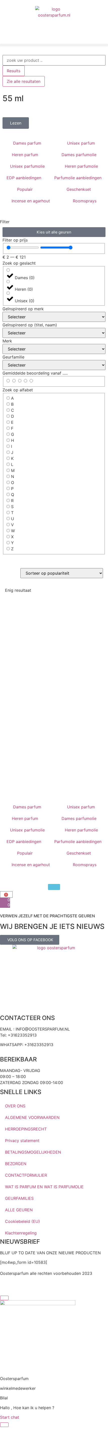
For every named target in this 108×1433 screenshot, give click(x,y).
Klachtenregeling (21, 1232)
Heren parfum (25, 154)
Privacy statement (22, 1140)
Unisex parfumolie (27, 166)
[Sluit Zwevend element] (4, 1298)
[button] (54, 45)
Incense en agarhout (31, 200)
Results (13, 70)
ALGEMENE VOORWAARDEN (32, 1117)
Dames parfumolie (79, 154)
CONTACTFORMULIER (26, 1175)
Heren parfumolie (81, 166)
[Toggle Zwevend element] (4, 1424)
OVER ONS (15, 1105)
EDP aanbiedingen (24, 177)
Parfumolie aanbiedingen (77, 177)
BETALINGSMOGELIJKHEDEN (33, 1152)
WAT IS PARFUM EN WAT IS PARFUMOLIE (44, 1186)
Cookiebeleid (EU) (22, 1221)
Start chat (9, 1417)
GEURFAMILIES (19, 1198)
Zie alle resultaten (23, 81)
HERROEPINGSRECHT (26, 1128)
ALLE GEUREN (19, 1209)
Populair (25, 189)
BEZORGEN (15, 1163)
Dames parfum (27, 143)
